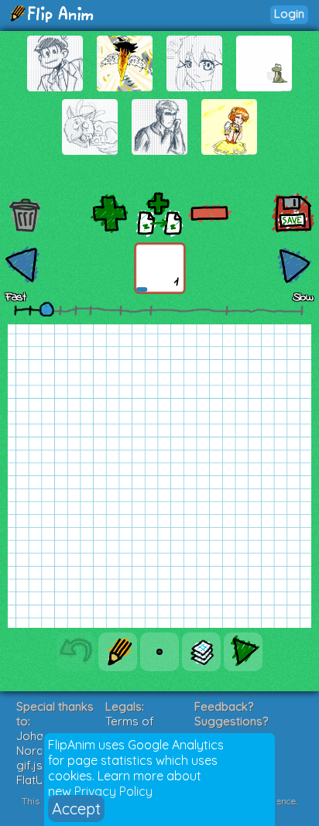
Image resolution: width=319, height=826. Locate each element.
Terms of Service (129, 728)
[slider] (46, 309)
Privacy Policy (113, 791)
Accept (76, 808)
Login (289, 13)
